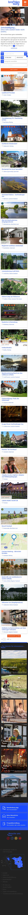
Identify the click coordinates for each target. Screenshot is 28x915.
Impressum (6, 875)
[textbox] (10, 61)
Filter (18, 636)
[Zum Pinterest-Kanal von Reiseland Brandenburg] (8, 838)
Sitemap (5, 881)
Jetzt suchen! (14, 69)
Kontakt (5, 873)
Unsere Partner (7, 887)
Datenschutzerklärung (9, 877)
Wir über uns (6, 885)
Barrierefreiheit (7, 879)
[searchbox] (12, 54)
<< (2, 639)
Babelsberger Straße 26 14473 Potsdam (10, 851)
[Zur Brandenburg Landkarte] (12, 862)
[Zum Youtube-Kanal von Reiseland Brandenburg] (20, 838)
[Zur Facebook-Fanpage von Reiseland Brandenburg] (12, 838)
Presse (4, 889)
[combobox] (14, 53)
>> (10, 639)
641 (8, 639)
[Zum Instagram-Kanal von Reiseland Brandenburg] (16, 838)
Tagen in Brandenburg (9, 891)
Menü (25, 4)
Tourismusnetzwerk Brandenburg (13, 894)
